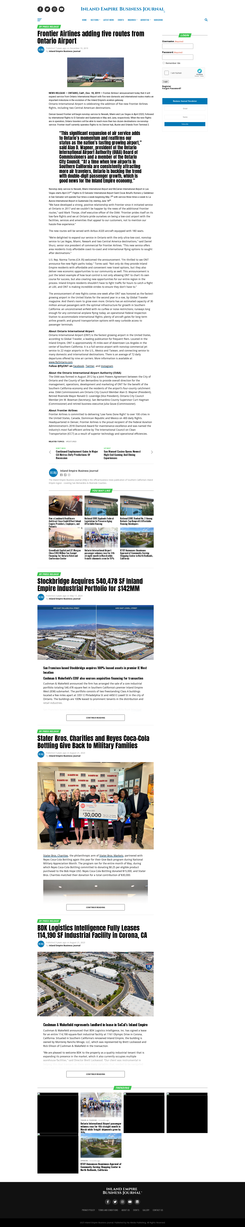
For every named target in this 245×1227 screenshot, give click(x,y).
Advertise (145, 19)
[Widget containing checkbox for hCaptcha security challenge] (183, 72)
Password (172, 52)
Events (121, 19)
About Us (126, 1210)
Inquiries (132, 19)
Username (172, 41)
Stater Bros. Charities (55, 855)
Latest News (108, 19)
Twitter (89, 366)
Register (166, 86)
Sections (95, 19)
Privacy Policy (88, 1210)
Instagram (107, 366)
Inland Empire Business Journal (64, 51)
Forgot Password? (171, 88)
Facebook (78, 366)
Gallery (146, 1210)
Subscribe (158, 19)
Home (84, 19)
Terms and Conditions (108, 1210)
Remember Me (173, 63)
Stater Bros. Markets (111, 855)
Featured (71, 441)
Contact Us (158, 1210)
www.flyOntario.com (61, 362)
